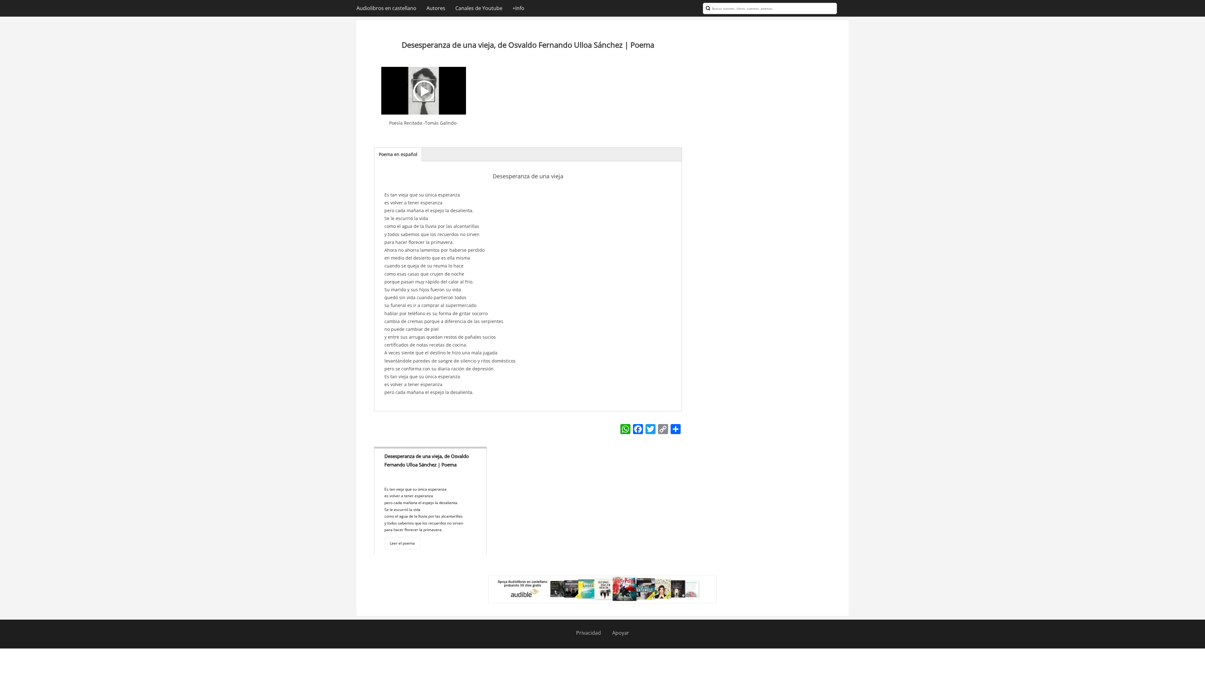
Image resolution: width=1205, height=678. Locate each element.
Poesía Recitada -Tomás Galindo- (423, 123)
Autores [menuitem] (435, 8)
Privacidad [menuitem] (588, 632)
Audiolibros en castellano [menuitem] (386, 8)
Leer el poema (402, 543)
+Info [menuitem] (518, 8)
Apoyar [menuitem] (620, 632)
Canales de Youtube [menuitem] (478, 8)
